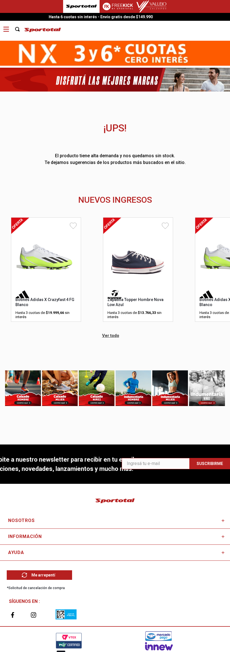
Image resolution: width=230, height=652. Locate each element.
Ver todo (110, 335)
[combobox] (20, 27)
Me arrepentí (43, 575)
